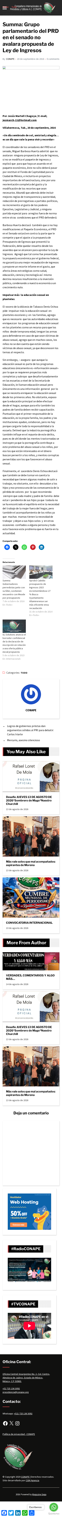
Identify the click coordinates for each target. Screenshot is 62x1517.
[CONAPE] (31, 694)
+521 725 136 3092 (23, 1413)
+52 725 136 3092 (11, 1388)
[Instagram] (17, 1423)
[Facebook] (5, 1423)
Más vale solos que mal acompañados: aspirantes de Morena (30, 863)
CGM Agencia (32, 1480)
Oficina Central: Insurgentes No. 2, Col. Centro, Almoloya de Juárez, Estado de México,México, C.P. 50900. (26, 1377)
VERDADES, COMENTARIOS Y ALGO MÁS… (30, 977)
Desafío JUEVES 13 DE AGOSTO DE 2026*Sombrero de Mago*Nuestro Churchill (29, 800)
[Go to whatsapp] (53, 1507)
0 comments (53, 58)
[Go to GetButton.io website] (53, 1514)
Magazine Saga (39, 1494)
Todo (24, 673)
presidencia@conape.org (16, 1392)
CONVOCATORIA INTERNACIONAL (29, 922)
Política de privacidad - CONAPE (19, 1434)
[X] (11, 1423)
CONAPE (10, 58)
